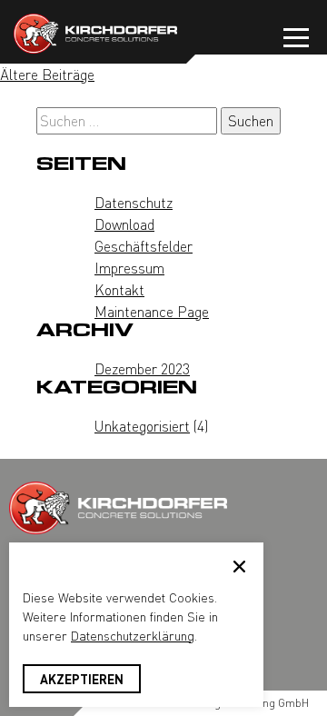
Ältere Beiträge (47, 74)
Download (124, 224)
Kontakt (119, 289)
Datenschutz (133, 202)
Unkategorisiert (142, 425)
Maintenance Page (151, 311)
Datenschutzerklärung (132, 635)
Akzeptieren (82, 679)
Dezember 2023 (142, 368)
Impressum (129, 267)
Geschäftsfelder (143, 245)
